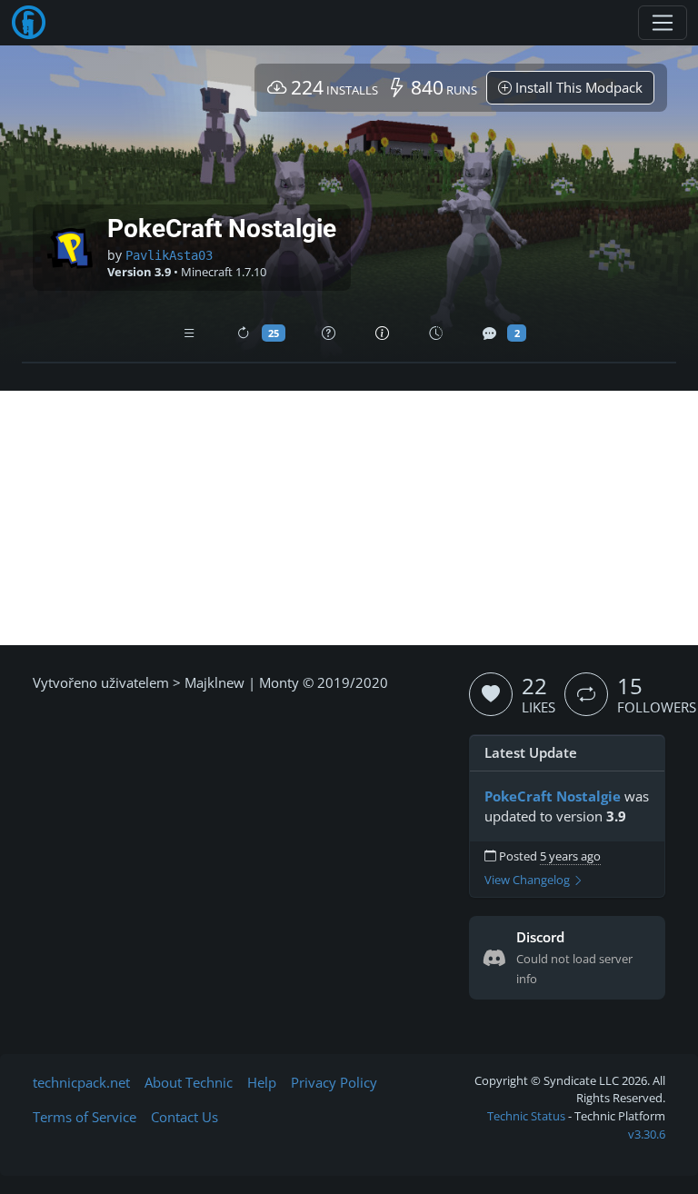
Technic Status (526, 1116)
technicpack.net (81, 1082)
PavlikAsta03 (169, 255)
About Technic (189, 1082)
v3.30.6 (646, 1134)
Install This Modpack (577, 87)
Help (261, 1082)
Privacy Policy (334, 1082)
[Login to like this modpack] (491, 694)
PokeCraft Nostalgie (552, 796)
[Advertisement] (349, 518)
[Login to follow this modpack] (586, 694)
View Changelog (528, 880)
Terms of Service (84, 1117)
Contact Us (184, 1117)
